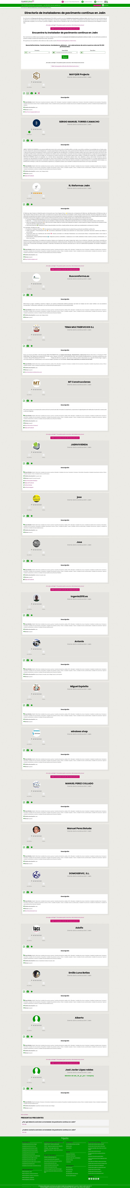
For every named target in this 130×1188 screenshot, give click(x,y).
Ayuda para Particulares (70, 1153)
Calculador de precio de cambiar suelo (29, 1159)
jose (79, 497)
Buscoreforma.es (79, 276)
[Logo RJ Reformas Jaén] (36, 187)
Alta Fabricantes (69, 1171)
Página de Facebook (29, 175)
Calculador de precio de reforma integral (29, 1144)
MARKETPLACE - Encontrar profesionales (51, 1144)
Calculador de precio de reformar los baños (30, 1149)
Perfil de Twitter (28, 485)
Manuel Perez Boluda (79, 828)
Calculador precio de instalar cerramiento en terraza (31, 1165)
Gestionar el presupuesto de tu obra (50, 1166)
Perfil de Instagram (29, 487)
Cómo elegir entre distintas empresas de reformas (97, 1161)
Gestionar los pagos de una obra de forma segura (53, 1168)
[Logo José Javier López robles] (36, 1071)
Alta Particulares (69, 1167)
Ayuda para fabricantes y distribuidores (73, 1157)
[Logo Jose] (36, 543)
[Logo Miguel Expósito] (36, 688)
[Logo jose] (36, 498)
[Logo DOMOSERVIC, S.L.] (36, 875)
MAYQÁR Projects (79, 74)
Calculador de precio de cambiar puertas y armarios (31, 1161)
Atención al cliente (69, 1159)
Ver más (24, 1124)
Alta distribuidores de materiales (72, 1173)
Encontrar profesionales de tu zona (50, 1163)
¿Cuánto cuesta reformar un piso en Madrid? (96, 1144)
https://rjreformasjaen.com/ (31, 259)
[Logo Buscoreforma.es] (36, 277)
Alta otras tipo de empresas (71, 1175)
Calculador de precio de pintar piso (28, 1163)
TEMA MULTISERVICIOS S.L (79, 327)
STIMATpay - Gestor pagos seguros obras (51, 1148)
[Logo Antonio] (36, 643)
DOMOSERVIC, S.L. (79, 873)
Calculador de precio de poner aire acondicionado (31, 1155)
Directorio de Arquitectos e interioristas (66, 40)
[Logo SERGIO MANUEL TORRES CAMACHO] (36, 123)
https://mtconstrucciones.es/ (31, 425)
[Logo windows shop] (36, 733)
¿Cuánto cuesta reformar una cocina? (94, 1171)
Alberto (79, 1017)
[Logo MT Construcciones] (36, 383)
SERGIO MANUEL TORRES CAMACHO (79, 121)
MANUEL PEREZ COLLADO (79, 783)
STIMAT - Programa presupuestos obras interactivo (53, 1146)
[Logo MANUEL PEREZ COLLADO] (36, 785)
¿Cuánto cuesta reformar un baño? (94, 1169)
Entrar (106, 5)
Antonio (79, 641)
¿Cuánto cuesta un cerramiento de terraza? (96, 1173)
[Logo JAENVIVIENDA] (36, 446)
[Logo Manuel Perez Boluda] (36, 830)
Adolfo (79, 927)
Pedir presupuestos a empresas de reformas (30, 1173)
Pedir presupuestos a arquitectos (28, 1177)
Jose (79, 542)
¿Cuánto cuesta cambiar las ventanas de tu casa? (97, 1167)
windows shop (79, 731)
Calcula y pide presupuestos (71, 1)
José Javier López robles (79, 1069)
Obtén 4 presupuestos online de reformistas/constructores (65, 28)
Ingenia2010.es (79, 596)
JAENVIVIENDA (79, 444)
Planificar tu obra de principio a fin (50, 1157)
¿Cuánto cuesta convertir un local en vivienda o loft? (97, 1163)
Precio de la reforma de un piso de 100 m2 (95, 1156)
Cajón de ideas (88, 1)
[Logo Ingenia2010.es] (36, 598)
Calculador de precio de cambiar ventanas (29, 1157)
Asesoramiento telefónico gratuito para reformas (53, 1161)
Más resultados (24, 1114)
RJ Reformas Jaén (79, 185)
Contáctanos (68, 1161)
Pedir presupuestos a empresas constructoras (30, 1175)
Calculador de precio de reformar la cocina (29, 1148)
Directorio (100, 1)
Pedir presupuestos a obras (27, 1171)
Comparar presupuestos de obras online (51, 1165)
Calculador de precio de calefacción (28, 1153)
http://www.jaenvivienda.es (31, 480)
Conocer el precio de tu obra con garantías (51, 1159)
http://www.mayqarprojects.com (32, 111)
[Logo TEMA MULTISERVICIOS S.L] (36, 328)
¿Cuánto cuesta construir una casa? (94, 1151)
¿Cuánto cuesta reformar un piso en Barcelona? (96, 1146)
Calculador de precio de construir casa (29, 1146)
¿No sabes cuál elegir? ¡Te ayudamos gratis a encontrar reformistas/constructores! (65, 25)
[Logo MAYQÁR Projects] (36, 76)
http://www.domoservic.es (31, 910)
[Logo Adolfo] (36, 929)
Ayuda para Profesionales (70, 1155)
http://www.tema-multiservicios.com (33, 372)
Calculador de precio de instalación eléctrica (30, 1151)
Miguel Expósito (79, 686)
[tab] (24, 93)
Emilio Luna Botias (79, 972)
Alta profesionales (97, 5)
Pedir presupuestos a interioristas (28, 1179)
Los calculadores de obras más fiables (73, 1144)
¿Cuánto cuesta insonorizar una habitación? (96, 1165)
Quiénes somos (69, 1146)
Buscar (65, 57)
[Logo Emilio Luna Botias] (36, 974)
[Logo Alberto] (36, 1019)
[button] (106, 2)
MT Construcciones (79, 382)
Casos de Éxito (68, 1148)
